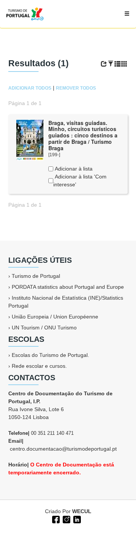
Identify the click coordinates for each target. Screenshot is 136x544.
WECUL (81, 511)
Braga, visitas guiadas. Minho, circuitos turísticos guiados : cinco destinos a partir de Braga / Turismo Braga (82, 135)
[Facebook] (55, 519)
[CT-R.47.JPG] (29, 140)
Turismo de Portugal (36, 276)
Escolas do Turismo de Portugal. (50, 355)
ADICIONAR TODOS (29, 88)
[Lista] (117, 64)
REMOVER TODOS (76, 88)
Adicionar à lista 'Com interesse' (80, 180)
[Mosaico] (124, 64)
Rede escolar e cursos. (39, 366)
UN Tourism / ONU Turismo (44, 328)
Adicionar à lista (73, 169)
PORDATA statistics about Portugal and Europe (68, 287)
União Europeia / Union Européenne (55, 317)
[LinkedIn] (76, 519)
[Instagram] (66, 519)
